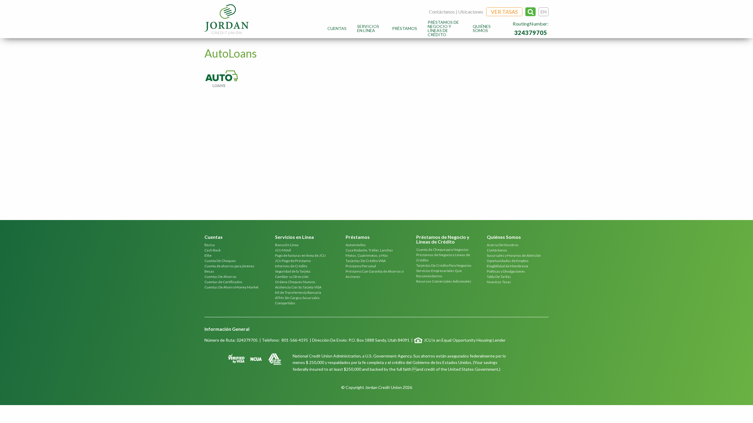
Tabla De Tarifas (499, 276)
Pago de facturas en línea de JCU (300, 255)
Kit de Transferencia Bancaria (298, 292)
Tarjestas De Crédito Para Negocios (444, 265)
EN (543, 11)
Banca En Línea (287, 245)
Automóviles (356, 245)
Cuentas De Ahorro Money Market (231, 287)
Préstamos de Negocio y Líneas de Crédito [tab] (442, 239)
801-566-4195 (294, 340)
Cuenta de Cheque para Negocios (442, 249)
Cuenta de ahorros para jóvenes (229, 266)
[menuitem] (337, 28)
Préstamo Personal (361, 266)
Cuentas (336, 28)
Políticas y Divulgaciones (506, 271)
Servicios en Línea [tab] (294, 237)
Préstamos (404, 28)
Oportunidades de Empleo (507, 260)
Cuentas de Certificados (223, 282)
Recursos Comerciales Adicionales (443, 281)
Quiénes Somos (482, 28)
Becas (209, 271)
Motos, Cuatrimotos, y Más (367, 255)
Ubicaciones (470, 11)
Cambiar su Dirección (292, 276)
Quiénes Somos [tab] (504, 237)
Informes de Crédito (291, 266)
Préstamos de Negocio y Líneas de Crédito (443, 28)
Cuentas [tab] (213, 237)
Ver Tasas (504, 12)
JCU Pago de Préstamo (293, 260)
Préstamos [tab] (358, 237)
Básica (209, 245)
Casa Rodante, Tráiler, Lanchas (369, 250)
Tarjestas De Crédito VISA (366, 260)
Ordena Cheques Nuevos (295, 282)
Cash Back (212, 250)
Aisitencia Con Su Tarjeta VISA (298, 287)
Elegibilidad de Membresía (507, 266)
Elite (207, 255)
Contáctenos (442, 11)
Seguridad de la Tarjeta (292, 271)
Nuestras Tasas (499, 282)
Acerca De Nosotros (503, 245)
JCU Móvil (283, 250)
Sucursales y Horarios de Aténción (514, 255)
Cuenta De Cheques (220, 260)
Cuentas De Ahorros (220, 276)
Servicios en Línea (368, 28)
